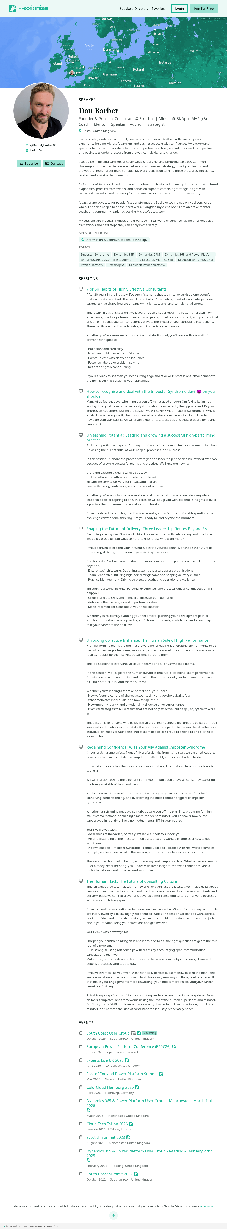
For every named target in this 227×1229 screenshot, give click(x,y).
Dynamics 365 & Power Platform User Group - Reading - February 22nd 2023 (150, 1153)
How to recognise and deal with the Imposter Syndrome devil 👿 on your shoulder (151, 394)
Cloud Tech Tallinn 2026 (107, 1124)
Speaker (87, 99)
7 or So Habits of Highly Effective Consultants (127, 289)
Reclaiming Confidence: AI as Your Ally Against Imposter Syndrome (146, 747)
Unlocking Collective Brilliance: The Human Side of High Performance (147, 640)
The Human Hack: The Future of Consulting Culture (132, 881)
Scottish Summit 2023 (106, 1137)
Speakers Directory (134, 8)
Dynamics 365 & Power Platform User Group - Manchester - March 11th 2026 (150, 1103)
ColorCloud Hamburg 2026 (110, 1087)
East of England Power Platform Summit (122, 1073)
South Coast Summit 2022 (109, 1174)
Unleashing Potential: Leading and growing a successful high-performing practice (151, 437)
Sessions (88, 278)
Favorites (158, 8)
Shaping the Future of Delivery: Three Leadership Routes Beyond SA (147, 528)
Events (86, 1022)
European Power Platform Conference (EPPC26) (128, 1046)
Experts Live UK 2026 (105, 1060)
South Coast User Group (108, 1033)
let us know (206, 1206)
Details (56, 1226)
